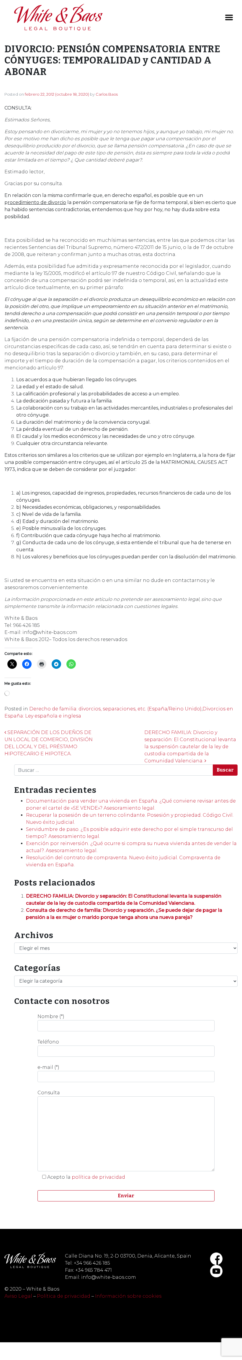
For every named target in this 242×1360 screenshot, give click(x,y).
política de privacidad (98, 1177)
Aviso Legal (18, 1296)
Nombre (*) (50, 1016)
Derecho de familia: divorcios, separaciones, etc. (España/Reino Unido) (115, 709)
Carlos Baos (107, 94)
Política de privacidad (63, 1296)
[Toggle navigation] (229, 17)
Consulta (48, 1092)
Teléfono (48, 1042)
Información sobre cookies (128, 1296)
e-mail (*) (48, 1067)
